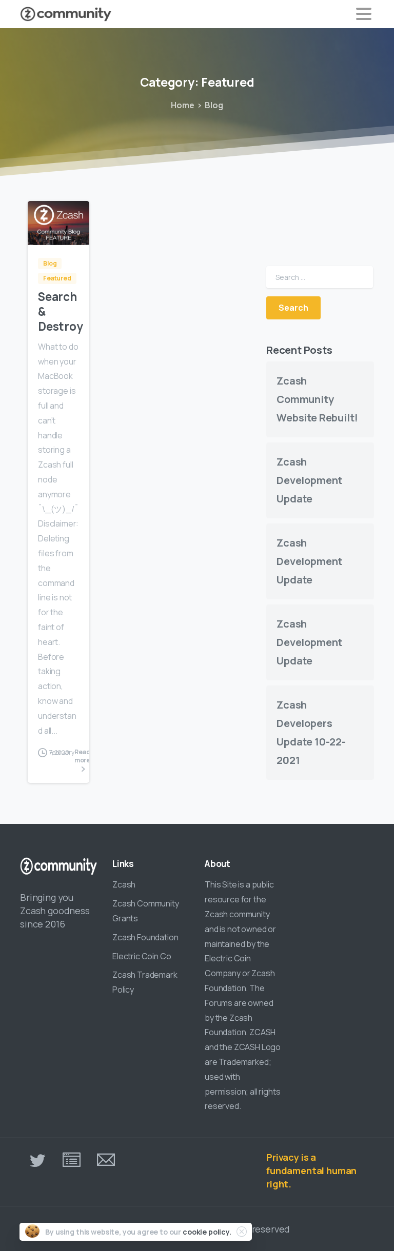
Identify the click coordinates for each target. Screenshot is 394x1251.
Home (182, 105)
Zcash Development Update (309, 480)
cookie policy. (207, 1232)
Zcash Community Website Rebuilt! (317, 399)
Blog (214, 105)
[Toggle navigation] (363, 14)
